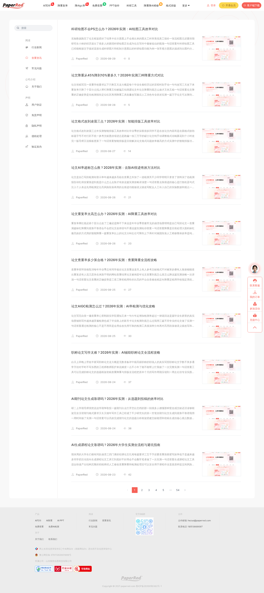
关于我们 (39, 539)
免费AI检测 (53, 526)
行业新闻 (93, 520)
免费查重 (39, 526)
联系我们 (52, 539)
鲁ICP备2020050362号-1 (149, 586)
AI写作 (38, 520)
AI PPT (60, 520)
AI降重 (49, 520)
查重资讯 (106, 520)
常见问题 (93, 526)
